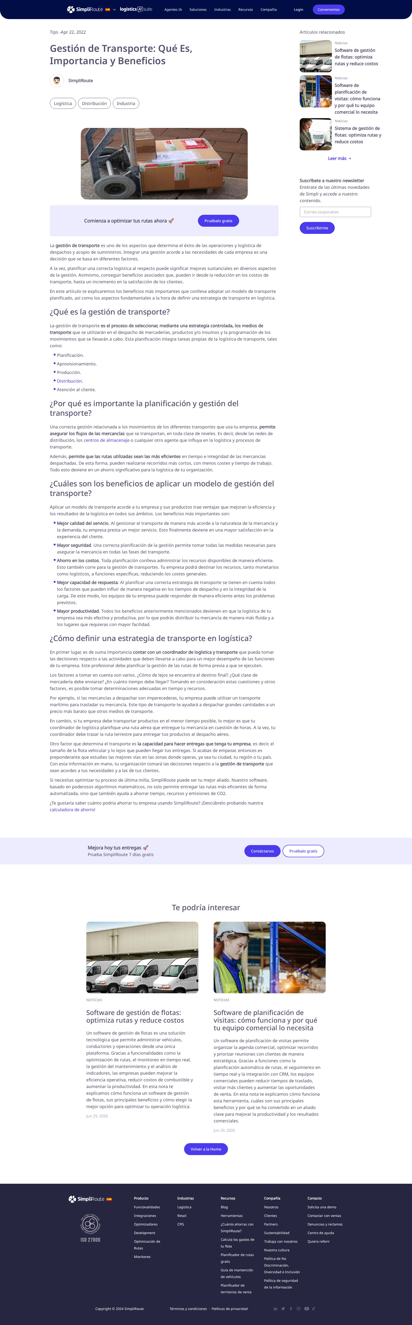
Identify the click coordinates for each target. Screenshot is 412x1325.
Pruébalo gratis (218, 220)
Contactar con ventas (324, 1215)
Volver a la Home (206, 1149)
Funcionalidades (147, 1207)
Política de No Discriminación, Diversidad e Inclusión (282, 1265)
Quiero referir (319, 1241)
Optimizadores (146, 1224)
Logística (184, 1207)
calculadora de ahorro (72, 809)
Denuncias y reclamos (325, 1224)
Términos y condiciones (188, 1308)
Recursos (245, 9)
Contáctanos (262, 851)
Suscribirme (317, 228)
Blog (224, 1207)
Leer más (337, 158)
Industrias (222, 9)
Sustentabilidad (276, 1232)
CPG (180, 1224)
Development (144, 1232)
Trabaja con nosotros (281, 1241)
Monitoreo (142, 1256)
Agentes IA (173, 9)
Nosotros (271, 1207)
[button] (198, 9)
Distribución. (70, 381)
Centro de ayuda (321, 1232)
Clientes (270, 1215)
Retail (181, 1215)
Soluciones (198, 9)
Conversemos (329, 9)
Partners (271, 1224)
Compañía (269, 9)
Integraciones (145, 1215)
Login (298, 9)
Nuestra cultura (276, 1250)
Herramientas (232, 1215)
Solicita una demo (322, 1207)
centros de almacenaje (106, 440)
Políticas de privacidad (230, 1308)
